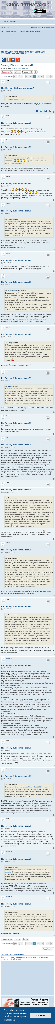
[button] (15, 76)
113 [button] (48, 76)
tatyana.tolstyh (13, 290)
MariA (10, 386)
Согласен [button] (40, 1015)
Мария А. (9, 658)
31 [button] (31, 76)
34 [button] (42, 76)
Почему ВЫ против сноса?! (17, 65)
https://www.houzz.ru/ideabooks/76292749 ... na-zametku (31, 754)
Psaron (14, 68)
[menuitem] (6, 28)
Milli (19, 68)
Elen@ (10, 342)
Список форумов (9, 21)
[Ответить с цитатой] (48, 82)
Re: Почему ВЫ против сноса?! (18, 88)
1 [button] (22, 76)
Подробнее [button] (9, 1020)
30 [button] (27, 76)
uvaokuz (25, 68)
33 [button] (38, 76)
